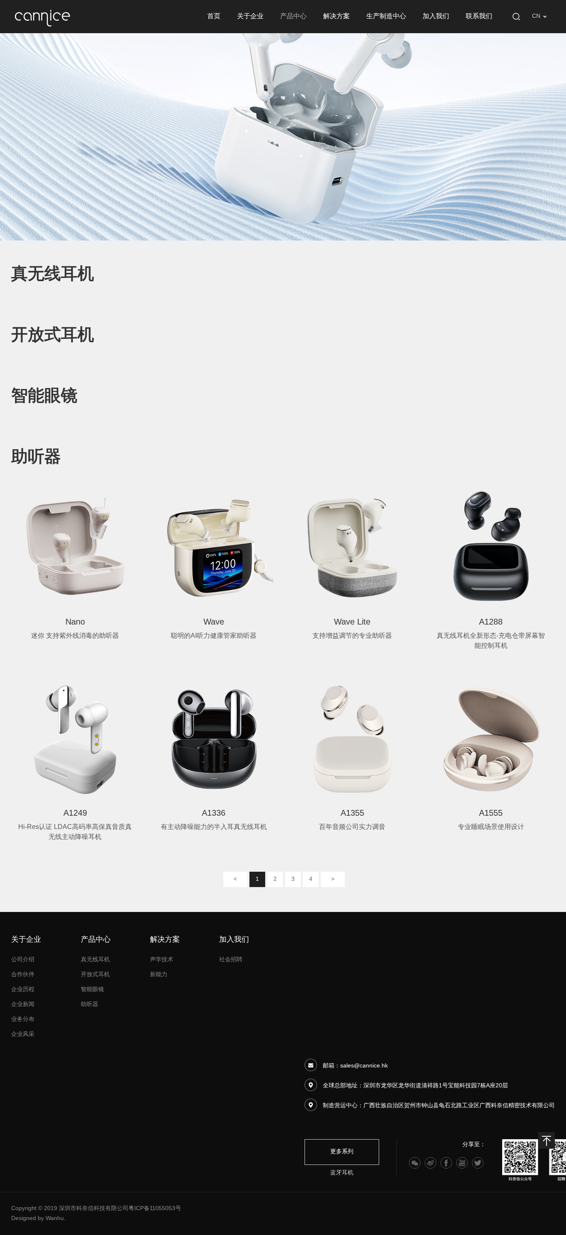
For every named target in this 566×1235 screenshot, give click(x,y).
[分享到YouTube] (462, 1163)
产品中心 (293, 16)
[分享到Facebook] (446, 1163)
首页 (213, 16)
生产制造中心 (386, 16)
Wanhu (55, 1219)
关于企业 (250, 16)
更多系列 (341, 1152)
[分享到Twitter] (478, 1163)
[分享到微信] (415, 1163)
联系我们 (479, 16)
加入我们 (436, 16)
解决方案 (336, 16)
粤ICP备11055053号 (154, 1209)
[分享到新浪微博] (430, 1163)
